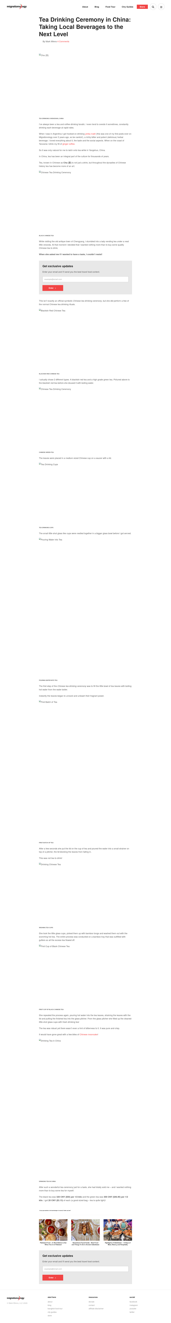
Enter (51, 288)
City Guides (127, 6)
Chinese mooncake (89, 1034)
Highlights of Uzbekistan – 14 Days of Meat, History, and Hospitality (118, 1244)
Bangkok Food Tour (55, 1308)
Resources (93, 1297)
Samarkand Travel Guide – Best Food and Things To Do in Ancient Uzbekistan (85, 1244)
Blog (97, 6)
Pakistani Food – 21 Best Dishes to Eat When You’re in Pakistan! (53, 1244)
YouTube (133, 1308)
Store (142, 6)
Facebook (133, 1301)
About (85, 6)
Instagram (134, 1305)
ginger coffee (68, 143)
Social (132, 1297)
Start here (52, 1297)
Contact (92, 1305)
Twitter (132, 1312)
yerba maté (90, 133)
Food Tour (111, 6)
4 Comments (63, 41)
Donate (91, 1301)
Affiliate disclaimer (96, 1308)
